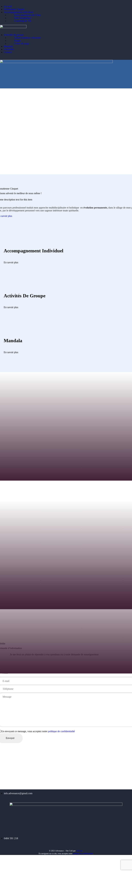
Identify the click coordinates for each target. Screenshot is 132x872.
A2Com (79, 851)
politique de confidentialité (61, 731)
